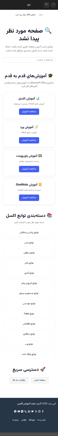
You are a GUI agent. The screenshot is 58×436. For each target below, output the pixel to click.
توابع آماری (29, 273)
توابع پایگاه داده (29, 354)
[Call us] (25, 411)
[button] (53, 5)
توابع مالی (29, 263)
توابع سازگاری (29, 334)
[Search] (46, 5)
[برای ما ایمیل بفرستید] (29, 411)
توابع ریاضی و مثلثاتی (29, 232)
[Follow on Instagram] (39, 411)
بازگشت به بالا (19, 380)
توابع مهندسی (29, 303)
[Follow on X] (36, 411)
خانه (41, 15)
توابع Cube (29, 314)
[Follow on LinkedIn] (22, 411)
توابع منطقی (29, 253)
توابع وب (29, 344)
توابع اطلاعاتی (29, 324)
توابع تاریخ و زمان (29, 283)
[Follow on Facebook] (43, 411)
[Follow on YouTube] (18, 411)
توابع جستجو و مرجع (29, 293)
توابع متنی (29, 243)
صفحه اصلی (39, 380)
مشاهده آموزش (29, 111)
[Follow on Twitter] (32, 411)
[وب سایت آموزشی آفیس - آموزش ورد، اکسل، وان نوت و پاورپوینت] (29, 5)
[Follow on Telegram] (15, 411)
